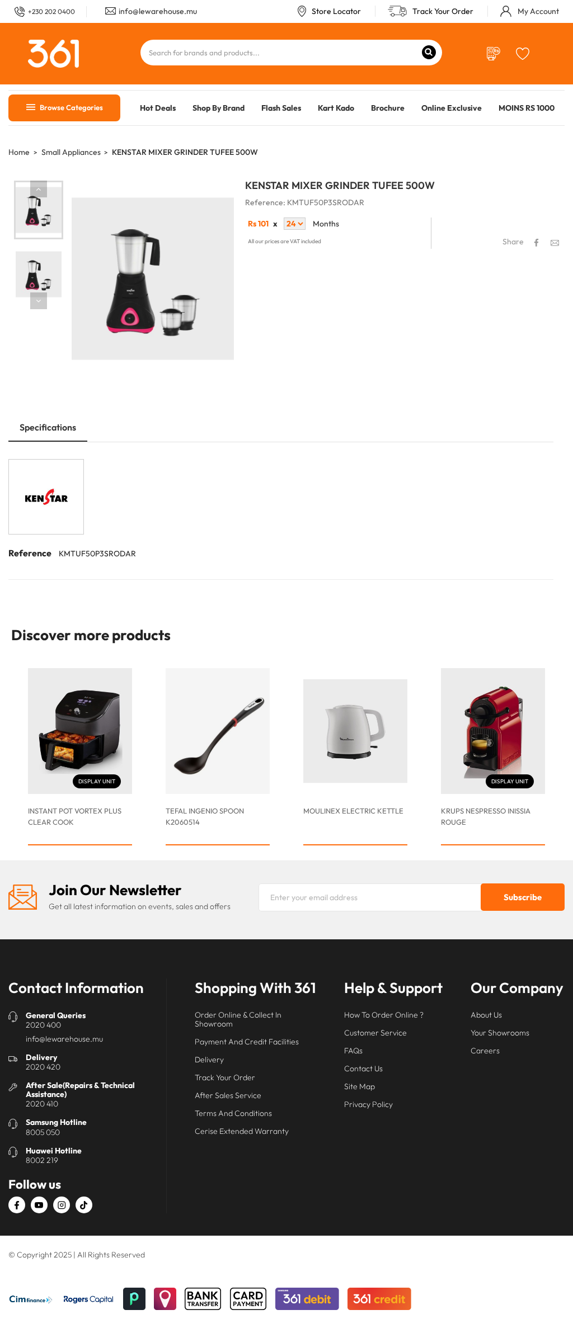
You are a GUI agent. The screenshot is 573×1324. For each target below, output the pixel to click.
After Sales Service (228, 1095)
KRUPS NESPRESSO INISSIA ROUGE (485, 816)
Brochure (388, 108)
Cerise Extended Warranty (242, 1131)
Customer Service (375, 1033)
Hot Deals (158, 108)
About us (486, 1015)
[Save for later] (523, 52)
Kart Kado (336, 108)
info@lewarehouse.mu (158, 11)
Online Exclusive (451, 108)
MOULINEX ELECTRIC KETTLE (353, 810)
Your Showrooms (500, 1033)
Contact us (363, 1068)
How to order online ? (384, 1015)
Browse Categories (70, 107)
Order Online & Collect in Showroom (238, 1019)
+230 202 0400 (51, 11)
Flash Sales (281, 108)
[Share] (536, 242)
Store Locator (336, 11)
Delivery (209, 1060)
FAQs (353, 1051)
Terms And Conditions (233, 1113)
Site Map (359, 1086)
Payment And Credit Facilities (247, 1042)
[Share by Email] (555, 243)
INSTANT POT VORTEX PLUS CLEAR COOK (74, 816)
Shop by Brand (218, 108)
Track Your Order (442, 11)
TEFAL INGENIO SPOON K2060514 (205, 816)
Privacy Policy (368, 1104)
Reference (29, 552)
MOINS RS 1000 (527, 108)
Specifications (48, 427)
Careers (485, 1051)
